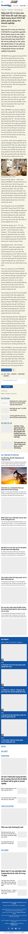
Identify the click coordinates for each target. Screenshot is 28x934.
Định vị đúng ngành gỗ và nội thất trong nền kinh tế (9, 789)
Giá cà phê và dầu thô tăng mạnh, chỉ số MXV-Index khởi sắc (13, 578)
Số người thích (14, 393)
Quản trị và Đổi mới (7, 806)
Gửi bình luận (7, 386)
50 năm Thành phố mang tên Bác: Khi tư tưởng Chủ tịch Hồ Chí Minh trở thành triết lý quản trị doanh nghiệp (14, 780)
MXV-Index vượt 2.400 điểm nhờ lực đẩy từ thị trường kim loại (13, 518)
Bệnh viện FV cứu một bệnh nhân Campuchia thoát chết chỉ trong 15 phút (13, 873)
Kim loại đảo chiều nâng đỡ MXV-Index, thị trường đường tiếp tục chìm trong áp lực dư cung (13, 609)
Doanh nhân (23, 5)
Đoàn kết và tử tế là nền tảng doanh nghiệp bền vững (13, 665)
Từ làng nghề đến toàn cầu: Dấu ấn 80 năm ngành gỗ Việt (18, 416)
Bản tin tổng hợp (19, 9)
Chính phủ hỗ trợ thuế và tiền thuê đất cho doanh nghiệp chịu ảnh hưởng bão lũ (18, 402)
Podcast (7, 642)
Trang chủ (3, 9)
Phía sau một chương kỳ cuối (12, 827)
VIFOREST (6, 375)
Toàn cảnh (15, 5)
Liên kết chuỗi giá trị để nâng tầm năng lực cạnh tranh (9, 798)
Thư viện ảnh (13, 642)
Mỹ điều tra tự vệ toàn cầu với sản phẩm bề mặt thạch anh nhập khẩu (13, 548)
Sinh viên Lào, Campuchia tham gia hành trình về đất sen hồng (12, 488)
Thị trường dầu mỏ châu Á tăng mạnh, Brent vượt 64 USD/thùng (20, 445)
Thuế (8, 374)
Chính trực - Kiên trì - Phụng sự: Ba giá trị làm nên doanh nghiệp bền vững (13, 690)
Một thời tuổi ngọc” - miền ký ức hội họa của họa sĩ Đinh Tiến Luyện (9, 892)
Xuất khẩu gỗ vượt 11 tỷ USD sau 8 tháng (18, 409)
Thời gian (8, 393)
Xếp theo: (3, 393)
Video (2, 642)
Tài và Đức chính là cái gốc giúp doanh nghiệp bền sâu (12, 741)
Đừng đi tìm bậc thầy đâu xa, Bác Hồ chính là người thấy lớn (13, 716)
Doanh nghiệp (21, 374)
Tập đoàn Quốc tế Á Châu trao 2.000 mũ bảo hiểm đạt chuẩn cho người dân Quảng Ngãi (8, 883)
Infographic (19, 642)
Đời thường (4, 850)
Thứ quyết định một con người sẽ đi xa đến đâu (7, 842)
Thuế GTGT (14, 374)
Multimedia (5, 639)
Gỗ (4, 374)
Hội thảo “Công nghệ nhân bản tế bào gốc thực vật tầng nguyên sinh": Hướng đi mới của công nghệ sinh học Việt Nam (20, 431)
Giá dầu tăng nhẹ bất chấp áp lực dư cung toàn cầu (12, 458)
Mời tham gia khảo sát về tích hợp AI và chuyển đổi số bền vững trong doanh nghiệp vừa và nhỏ (9, 834)
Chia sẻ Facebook (7, 369)
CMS (11, 932)
